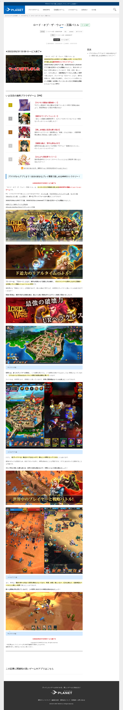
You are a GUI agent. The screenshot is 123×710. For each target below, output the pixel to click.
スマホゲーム (73, 10)
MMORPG (46, 10)
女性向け (84, 10)
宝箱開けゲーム (59, 10)
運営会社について (65, 700)
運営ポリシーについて (44, 700)
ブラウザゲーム (33, 10)
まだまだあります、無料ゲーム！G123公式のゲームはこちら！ (46, 168)
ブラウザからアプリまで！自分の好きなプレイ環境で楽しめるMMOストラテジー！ (102, 54)
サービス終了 (65, 39)
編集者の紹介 (55, 700)
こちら (21, 647)
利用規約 (73, 700)
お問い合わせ (81, 700)
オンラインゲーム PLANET (14, 10)
